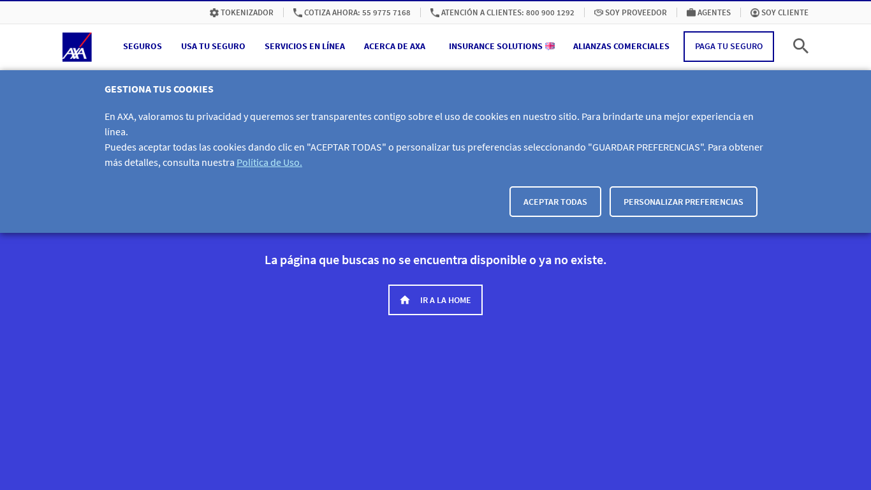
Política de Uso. (269, 162)
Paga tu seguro (729, 46)
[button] (142, 46)
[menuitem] (241, 12)
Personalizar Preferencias (683, 201)
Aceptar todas (555, 201)
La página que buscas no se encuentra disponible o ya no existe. (436, 259)
